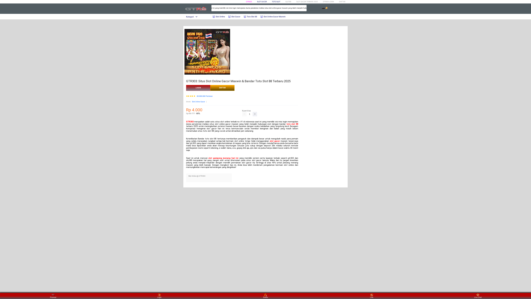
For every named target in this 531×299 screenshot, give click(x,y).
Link (371, 297)
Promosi (53, 297)
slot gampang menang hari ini (223, 158)
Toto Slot (276, 2)
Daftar (265, 297)
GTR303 (249, 2)
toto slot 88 (292, 124)
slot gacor (275, 141)
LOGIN (198, 88)
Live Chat (478, 297)
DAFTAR (342, 2)
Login (159, 297)
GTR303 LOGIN (328, 2)
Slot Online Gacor (198, 102)
